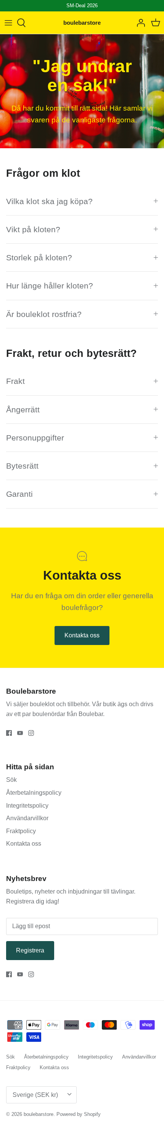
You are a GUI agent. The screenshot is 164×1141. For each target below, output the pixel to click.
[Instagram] (31, 733)
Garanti (19, 494)
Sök (11, 780)
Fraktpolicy (21, 831)
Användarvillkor (27, 818)
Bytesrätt (22, 465)
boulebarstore (38, 1114)
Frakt (15, 381)
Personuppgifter (35, 437)
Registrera (30, 950)
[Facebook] (9, 733)
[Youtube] (20, 733)
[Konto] (138, 22)
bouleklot (43, 704)
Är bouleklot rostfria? (44, 314)
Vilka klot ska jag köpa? (49, 201)
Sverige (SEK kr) (35, 1095)
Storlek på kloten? (39, 257)
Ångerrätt (23, 409)
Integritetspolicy (27, 805)
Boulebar (91, 714)
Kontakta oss (82, 635)
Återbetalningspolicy (33, 792)
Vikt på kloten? (33, 229)
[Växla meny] (8, 22)
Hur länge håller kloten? (49, 285)
